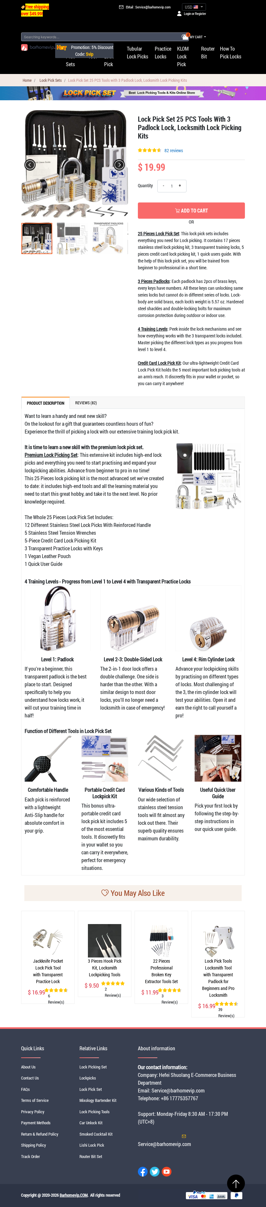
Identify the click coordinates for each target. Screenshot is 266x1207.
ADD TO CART (194, 210)
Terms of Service (35, 1100)
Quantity (145, 185)
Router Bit (208, 52)
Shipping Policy (33, 1145)
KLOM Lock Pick (183, 56)
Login (187, 13)
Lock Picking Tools (94, 1112)
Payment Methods (36, 1123)
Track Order (30, 1156)
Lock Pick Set (90, 1089)
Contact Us (30, 1078)
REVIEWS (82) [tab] (86, 402)
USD (189, 7)
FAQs (25, 1089)
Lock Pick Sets (51, 80)
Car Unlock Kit (91, 1123)
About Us (28, 1067)
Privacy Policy (32, 1112)
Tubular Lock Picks (137, 52)
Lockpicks (87, 1078)
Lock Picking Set (93, 1067)
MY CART (195, 36)
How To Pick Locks (230, 52)
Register (200, 13)
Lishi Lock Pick (91, 1145)
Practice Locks (163, 52)
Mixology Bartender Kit (97, 1100)
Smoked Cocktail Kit (96, 1134)
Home (27, 80)
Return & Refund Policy (39, 1134)
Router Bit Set (90, 1156)
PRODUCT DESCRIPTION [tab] (45, 403)
